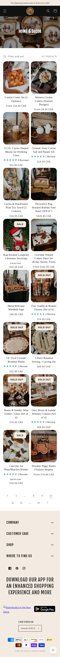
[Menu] (4, 10)
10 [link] (50, 495)
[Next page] (47, 502)
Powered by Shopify (38, 651)
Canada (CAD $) (28, 628)
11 (13, 502)
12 (21, 502)
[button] (48, 10)
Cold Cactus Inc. (25, 651)
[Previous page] (7, 495)
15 (38, 502)
